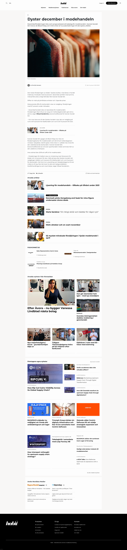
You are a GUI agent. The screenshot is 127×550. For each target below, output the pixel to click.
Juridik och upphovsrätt (61, 527)
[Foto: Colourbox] (63, 53)
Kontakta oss (77, 527)
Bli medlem (38, 527)
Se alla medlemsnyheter (93, 472)
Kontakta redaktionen (79, 524)
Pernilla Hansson (36, 85)
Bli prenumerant (39, 524)
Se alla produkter (39, 532)
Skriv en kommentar (93, 173)
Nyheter (43, 7)
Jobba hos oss (77, 530)
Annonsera (38, 530)
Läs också (42, 127)
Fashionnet (65, 7)
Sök (10, 3)
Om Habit (83, 7)
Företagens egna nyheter (37, 361)
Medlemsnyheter (54, 7)
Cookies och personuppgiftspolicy (63, 524)
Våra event (74, 7)
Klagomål (57, 530)
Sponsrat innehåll (59, 532)
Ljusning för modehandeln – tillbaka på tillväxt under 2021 (53, 131)
